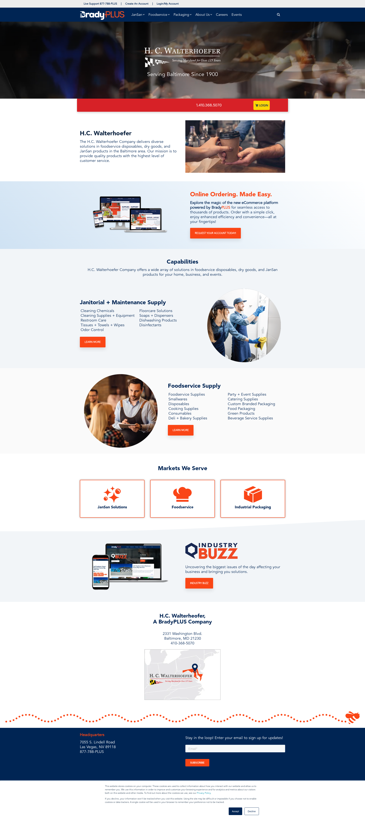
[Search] (278, 15)
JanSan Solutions (112, 507)
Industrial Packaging (253, 507)
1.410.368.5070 (209, 105)
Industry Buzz (199, 583)
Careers (222, 14)
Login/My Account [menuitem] (168, 4)
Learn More (93, 342)
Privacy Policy (204, 793)
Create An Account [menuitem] (136, 4)
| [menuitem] (152, 4)
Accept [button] (235, 811)
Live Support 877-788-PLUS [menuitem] (100, 4)
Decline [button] (252, 811)
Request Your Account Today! (215, 233)
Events (237, 14)
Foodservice (182, 507)
